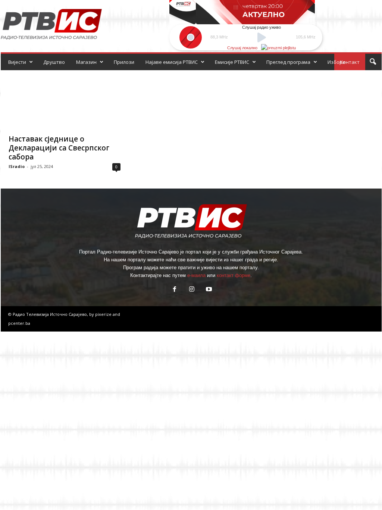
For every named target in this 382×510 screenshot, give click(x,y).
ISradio (17, 166)
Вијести (17, 62)
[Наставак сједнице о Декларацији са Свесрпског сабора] (64, 100)
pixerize (104, 314)
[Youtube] (208, 290)
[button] (372, 62)
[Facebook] (174, 290)
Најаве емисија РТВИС (171, 62)
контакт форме (233, 275)
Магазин (86, 62)
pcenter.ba (19, 323)
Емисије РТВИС (232, 62)
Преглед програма (288, 62)
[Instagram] (191, 290)
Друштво (54, 62)
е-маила (196, 275)
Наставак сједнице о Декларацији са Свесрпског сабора (59, 148)
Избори (336, 62)
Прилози (124, 62)
